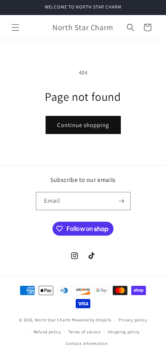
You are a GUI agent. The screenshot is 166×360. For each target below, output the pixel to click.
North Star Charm (53, 320)
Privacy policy (133, 320)
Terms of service (84, 332)
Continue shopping (83, 125)
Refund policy (47, 332)
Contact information (86, 343)
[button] (15, 27)
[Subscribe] (121, 201)
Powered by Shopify (92, 320)
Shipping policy (124, 332)
